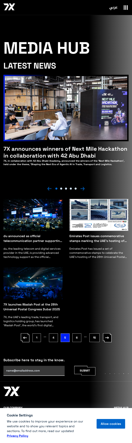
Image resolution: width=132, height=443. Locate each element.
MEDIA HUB (121, 408)
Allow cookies (111, 424)
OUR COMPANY (13, 408)
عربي (113, 7)
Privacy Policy (17, 436)
